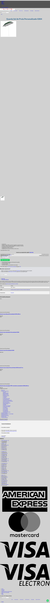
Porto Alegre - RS (4, 472)
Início (2, 588)
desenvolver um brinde (12, 271)
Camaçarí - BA (4, 448)
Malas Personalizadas (6, 402)
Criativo (12, 289)
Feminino (24, 289)
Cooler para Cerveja (6, 398)
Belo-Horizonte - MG (5, 445)
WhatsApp (18, 270)
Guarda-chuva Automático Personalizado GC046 (9, 332)
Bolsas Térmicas (5, 393)
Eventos (21, 289)
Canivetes (4, 397)
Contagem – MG (4, 455)
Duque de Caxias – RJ (5, 458)
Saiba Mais (31, 252)
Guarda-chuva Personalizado (8, 401)
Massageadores (5, 403)
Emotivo (15, 289)
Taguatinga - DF (4, 482)
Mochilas (4, 404)
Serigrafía (12, 292)
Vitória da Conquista (5, 484)
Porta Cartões (5, 409)
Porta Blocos (5, 407)
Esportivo (18, 289)
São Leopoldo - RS (4, 480)
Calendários (5, 396)
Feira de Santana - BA (5, 460)
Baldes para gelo (6, 392)
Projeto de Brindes (5, 417)
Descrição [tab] (3, 278)
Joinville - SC (4, 468)
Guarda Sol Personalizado (12, 266)
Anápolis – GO (4, 443)
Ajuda (3, 594)
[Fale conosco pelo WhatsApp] (47, 600)
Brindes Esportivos (5, 414)
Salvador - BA (4, 478)
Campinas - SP (4, 451)
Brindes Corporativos (5, 391)
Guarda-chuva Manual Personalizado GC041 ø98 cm (10, 314)
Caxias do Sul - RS (4, 453)
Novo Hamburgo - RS (5, 470)
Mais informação (4, 256)
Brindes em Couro (6, 395)
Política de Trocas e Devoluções (7, 591)
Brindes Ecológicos (5, 412)
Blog (2, 2)
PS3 (20, 266)
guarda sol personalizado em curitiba (12, 283)
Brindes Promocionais (5, 415)
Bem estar (3, 390)
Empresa (3, 1)
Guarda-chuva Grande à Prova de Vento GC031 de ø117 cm (11, 367)
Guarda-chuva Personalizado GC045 (7, 350)
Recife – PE (3, 475)
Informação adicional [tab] (5, 279)
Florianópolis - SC (4, 463)
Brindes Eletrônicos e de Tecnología (7, 413)
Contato (3, 3)
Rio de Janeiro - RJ (5, 477)
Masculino (28, 289)
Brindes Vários (4, 416)
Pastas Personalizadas (6, 405)
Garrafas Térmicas (6, 399)
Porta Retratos (5, 411)
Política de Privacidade (5, 592)
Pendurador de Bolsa (6, 406)
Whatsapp (3, 436)
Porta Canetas (5, 408)
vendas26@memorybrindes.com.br (11, 431)
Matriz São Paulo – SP (5, 440)
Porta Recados (5, 410)
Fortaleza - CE (4, 465)
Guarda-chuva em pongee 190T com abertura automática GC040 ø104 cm (14, 385)
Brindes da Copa (6, 394)
